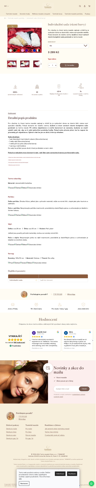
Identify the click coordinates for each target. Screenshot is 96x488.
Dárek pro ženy (11, 432)
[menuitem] (12, 14)
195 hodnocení (19, 343)
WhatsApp (22, 419)
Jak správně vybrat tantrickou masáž (57, 429)
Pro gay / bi (29, 438)
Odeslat (84, 389)
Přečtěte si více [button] (37, 348)
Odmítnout (60, 474)
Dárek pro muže (11, 429)
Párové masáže (31, 435)
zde (20, 479)
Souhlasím (72, 474)
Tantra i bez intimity (51, 432)
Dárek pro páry (11, 435)
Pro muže (29, 429)
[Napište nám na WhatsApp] (91, 483)
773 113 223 (23, 416)
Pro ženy (28, 432)
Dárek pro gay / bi (12, 438)
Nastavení (24, 483)
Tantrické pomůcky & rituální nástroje (53, 276)
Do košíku (70, 65)
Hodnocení (12, 113)
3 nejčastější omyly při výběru (54, 435)
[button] (92, 340)
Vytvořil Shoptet (86, 485)
